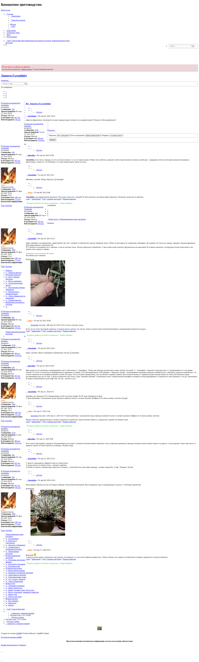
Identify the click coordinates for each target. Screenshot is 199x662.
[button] (6, 91)
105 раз (17, 120)
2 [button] (47, 213)
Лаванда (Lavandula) (14, 75)
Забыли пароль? (26, 69)
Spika (3, 185)
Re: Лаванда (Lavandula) (38, 103)
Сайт (28, 199)
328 (13, 109)
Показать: (53, 135)
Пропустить (5, 10)
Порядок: (106, 135)
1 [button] (47, 211)
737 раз (17, 199)
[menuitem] (15, 16)
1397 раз (17, 197)
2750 (36, 130)
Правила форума (69, 199)
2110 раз (41, 140)
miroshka (27, 126)
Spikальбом (36, 199)
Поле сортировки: (78, 135)
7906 (13, 189)
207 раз (17, 118)
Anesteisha (5, 105)
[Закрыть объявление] (196, 66)
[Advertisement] (99, 56)
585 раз (40, 138)
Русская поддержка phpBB (11, 637)
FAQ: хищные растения (51, 199)
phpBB (18, 633)
